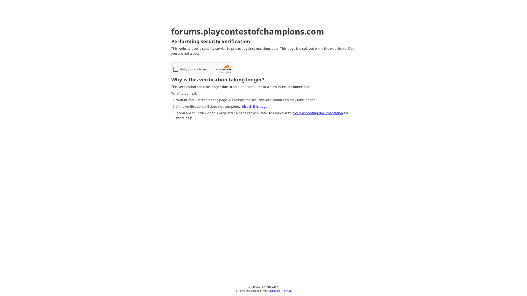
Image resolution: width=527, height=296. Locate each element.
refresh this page (254, 106)
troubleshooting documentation (318, 113)
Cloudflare (274, 291)
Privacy (288, 291)
